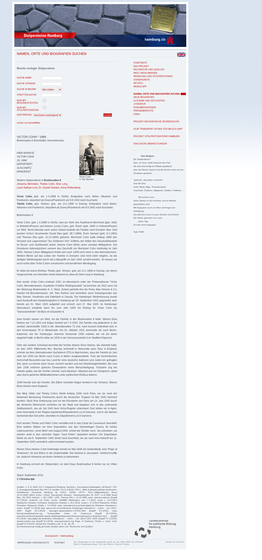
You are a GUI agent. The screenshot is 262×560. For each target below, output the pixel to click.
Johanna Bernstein (27, 184)
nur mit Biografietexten (27, 101)
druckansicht (51, 536)
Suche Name (24, 77)
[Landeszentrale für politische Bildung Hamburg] (153, 537)
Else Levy (61, 184)
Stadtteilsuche (26, 94)
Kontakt (59, 542)
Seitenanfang (66, 536)
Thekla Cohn (47, 184)
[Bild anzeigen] (91, 174)
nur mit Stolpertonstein (28, 108)
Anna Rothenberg (70, 187)
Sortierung (24, 114)
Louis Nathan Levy (27, 187)
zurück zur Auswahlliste (28, 122)
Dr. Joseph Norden (49, 187)
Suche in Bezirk (26, 89)
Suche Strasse (26, 83)
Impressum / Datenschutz (33, 542)
